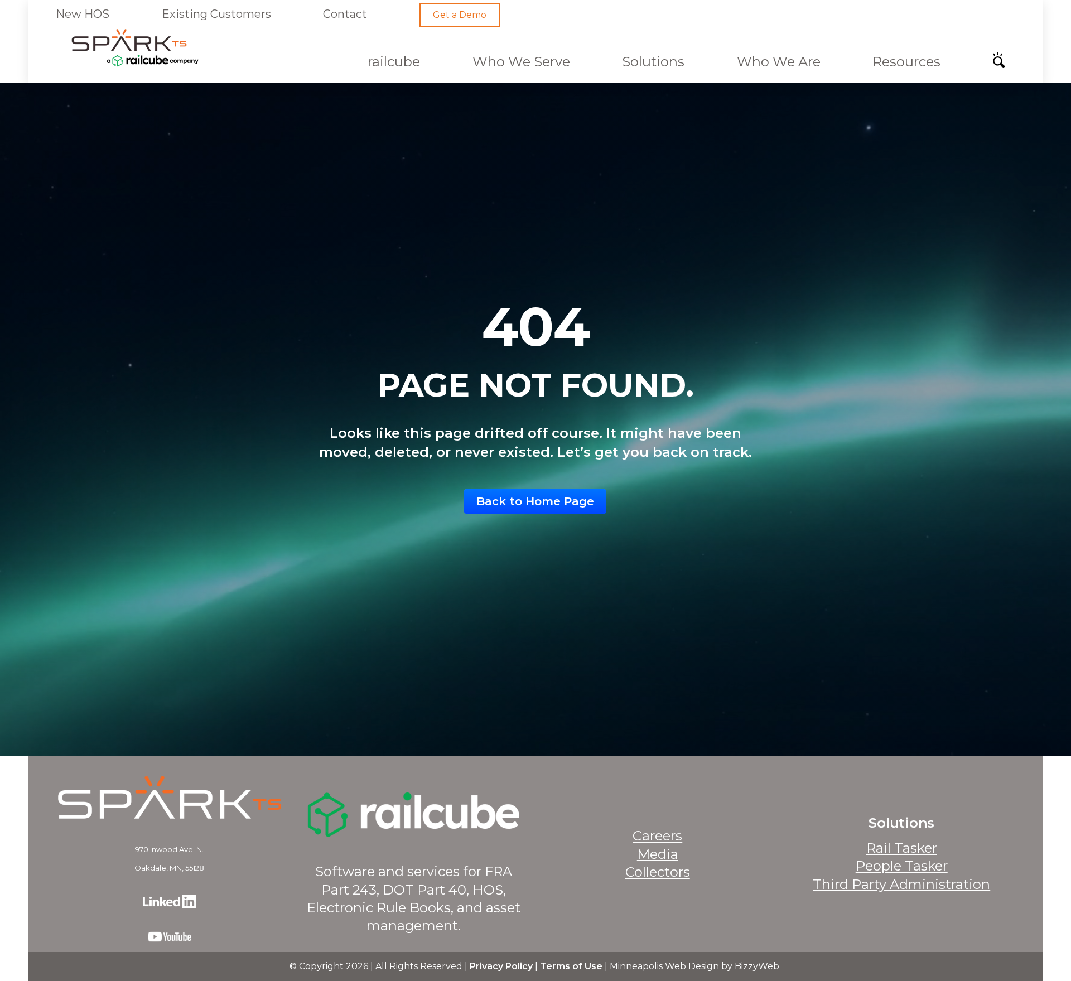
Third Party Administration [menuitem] (901, 884)
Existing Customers (216, 14)
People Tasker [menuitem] (902, 866)
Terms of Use (571, 966)
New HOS (82, 14)
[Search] (1002, 64)
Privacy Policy (501, 966)
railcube (394, 62)
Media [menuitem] (657, 854)
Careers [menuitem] (657, 836)
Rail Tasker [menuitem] (901, 848)
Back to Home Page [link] (535, 501)
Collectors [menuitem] (657, 872)
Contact (345, 14)
